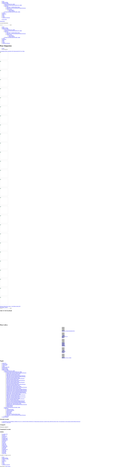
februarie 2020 (4, 436)
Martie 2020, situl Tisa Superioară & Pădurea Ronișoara (15, 375)
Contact (3, 16)
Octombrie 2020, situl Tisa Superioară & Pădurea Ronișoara (16, 389)
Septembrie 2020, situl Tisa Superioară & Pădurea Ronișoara (16, 387)
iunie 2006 (4, 452)
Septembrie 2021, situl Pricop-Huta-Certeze (13, 403)
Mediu (3, 14)
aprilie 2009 (4, 447)
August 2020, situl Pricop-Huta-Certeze (13, 385)
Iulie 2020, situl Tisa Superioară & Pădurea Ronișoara (15, 382)
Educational (4, 13)
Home (3, 1)
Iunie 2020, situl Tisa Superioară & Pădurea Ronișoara (15, 380)
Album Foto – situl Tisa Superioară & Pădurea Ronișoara (16, 33)
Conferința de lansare (10, 409)
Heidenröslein (2, 21)
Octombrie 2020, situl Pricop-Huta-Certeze (13, 388)
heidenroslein (15, 51)
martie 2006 (4, 453)
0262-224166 (4, 19)
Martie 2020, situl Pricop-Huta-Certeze (13, 374)
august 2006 (4, 451)
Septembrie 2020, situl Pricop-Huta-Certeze (13, 386)
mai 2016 (3, 442)
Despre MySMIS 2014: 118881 (9, 4)
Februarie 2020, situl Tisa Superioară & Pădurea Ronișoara (16, 372)
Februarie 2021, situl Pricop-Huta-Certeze (13, 393)
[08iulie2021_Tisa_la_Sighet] (63, 356)
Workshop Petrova (9, 406)
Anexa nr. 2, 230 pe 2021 (6, 422)
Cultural (3, 12)
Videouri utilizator (12, 10)
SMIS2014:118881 (5, 3)
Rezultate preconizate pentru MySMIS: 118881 (12, 11)
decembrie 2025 (5, 434)
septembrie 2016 (5, 439)
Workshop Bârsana (9, 405)
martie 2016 (4, 444)
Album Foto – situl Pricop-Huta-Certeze (13, 414)
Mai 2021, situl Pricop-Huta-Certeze (12, 399)
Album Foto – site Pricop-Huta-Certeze (13, 7)
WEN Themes (7, 466)
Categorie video (9, 34)
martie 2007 (4, 450)
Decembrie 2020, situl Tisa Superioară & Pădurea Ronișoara (16, 391)
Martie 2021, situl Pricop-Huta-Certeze (13, 395)
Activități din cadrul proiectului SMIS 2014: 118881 (13, 5)
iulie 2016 (4, 441)
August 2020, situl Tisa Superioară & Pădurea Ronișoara (16, 384)
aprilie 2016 (4, 443)
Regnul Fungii (8, 412)
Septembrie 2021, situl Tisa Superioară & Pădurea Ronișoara (16, 404)
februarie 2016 (4, 445)
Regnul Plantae (9, 413)
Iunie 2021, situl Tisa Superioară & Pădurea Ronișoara (15, 400)
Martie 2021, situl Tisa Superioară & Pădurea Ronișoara (15, 394)
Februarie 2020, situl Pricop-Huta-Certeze (13, 373)
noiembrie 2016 (4, 438)
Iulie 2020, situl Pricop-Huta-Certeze (12, 383)
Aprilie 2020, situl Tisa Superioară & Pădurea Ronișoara (15, 376)
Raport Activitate (5, 2)
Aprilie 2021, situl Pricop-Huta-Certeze (13, 397)
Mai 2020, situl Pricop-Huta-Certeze (12, 379)
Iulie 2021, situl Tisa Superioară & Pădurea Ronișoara (15, 401)
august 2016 (4, 440)
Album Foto (4, 363)
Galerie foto (6, 6)
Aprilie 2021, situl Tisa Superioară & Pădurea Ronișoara (15, 396)
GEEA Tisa (20, 51)
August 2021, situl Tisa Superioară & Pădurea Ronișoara (16, 402)
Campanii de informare (6, 17)
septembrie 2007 (5, 449)
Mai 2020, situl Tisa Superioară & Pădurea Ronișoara (15, 378)
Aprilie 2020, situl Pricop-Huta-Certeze (13, 377)
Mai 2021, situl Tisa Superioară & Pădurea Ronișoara (15, 398)
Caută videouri (11, 35)
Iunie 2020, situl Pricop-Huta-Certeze (12, 381)
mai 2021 (3, 435)
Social (3, 15)
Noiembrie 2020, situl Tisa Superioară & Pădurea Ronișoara (16, 390)
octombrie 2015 (4, 446)
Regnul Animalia (9, 411)
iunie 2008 (4, 448)
